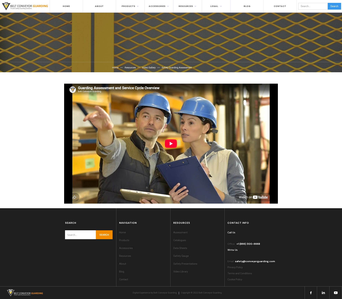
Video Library (180, 271)
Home (66, 6)
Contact (123, 279)
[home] (25, 6)
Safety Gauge (181, 256)
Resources (130, 67)
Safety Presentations (185, 263)
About (99, 6)
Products (128, 6)
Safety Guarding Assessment (177, 67)
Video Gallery (149, 67)
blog (247, 6)
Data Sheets (180, 248)
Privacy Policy (235, 267)
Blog (121, 271)
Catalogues (179, 240)
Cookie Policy (235, 279)
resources (186, 6)
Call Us (231, 232)
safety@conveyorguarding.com (255, 261)
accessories (157, 6)
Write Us (232, 249)
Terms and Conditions (239, 273)
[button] (130, 6)
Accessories (126, 248)
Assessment (180, 232)
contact (280, 6)
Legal (214, 6)
